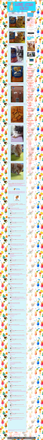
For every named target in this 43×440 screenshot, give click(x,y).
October (29, 148)
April (29, 167)
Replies (11, 229)
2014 (28, 172)
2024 (29, 138)
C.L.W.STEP (11, 235)
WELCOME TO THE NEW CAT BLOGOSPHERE (31, 92)
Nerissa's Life (29, 118)
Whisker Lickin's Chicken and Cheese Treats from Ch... (31, 153)
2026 (29, 136)
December (29, 146)
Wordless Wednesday (31, 151)
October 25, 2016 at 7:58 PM (18, 273)
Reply (10, 210)
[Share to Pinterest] (22, 203)
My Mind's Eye (12, 352)
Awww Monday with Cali (31, 76)
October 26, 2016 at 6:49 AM (18, 352)
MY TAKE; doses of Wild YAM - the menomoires (31, 82)
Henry (10, 324)
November (29, 147)
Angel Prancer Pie (12, 273)
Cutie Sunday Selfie (30, 86)
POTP (28, 127)
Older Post (24, 432)
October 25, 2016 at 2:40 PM (18, 226)
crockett (20, 204)
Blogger (26, 438)
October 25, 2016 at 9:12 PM (20, 309)
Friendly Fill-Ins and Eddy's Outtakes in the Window (30, 111)
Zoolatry (29, 91)
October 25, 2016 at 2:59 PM (17, 235)
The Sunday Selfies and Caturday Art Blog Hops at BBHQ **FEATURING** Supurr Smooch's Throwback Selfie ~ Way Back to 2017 (31, 99)
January (29, 170)
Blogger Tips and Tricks (24, 11)
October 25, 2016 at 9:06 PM (15, 324)
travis (9, 205)
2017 (28, 144)
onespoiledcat (29, 105)
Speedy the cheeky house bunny (31, 123)
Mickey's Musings (12, 253)
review (24, 204)
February (29, 169)
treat (10, 205)
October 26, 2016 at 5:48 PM (16, 400)
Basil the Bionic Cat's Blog (30, 96)
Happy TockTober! (30, 155)
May (29, 166)
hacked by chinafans (30, 130)
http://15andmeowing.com (31, 80)
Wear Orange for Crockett (17, 11)
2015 (28, 171)
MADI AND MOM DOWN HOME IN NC (30, 75)
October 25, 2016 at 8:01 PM (19, 283)
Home (17, 432)
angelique (11, 204)
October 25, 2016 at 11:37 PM (17, 343)
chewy (13, 204)
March (29, 168)
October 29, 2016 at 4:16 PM (20, 357)
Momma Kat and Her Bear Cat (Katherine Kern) (15, 264)
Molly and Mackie (30, 116)
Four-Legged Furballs (30, 110)
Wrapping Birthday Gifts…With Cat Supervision (31, 73)
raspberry (22, 204)
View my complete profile (30, 25)
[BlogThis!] (20, 203)
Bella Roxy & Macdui (12, 217)
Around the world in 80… (31, 68)
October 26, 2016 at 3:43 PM (17, 381)
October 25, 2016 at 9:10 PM (20, 239)
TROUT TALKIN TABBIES (31, 120)
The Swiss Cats (12, 226)
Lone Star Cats (10, 11)
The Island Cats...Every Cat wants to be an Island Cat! (31, 88)
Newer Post (10, 432)
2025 (29, 137)
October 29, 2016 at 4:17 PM (20, 385)
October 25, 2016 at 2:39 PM (19, 217)
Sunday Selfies (30, 154)
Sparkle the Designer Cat (31, 72)
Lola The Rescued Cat (12, 283)
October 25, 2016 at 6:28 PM (18, 253)
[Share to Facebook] (21, 203)
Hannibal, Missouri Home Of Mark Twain (31, 114)
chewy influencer (17, 204)
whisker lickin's (13, 205)
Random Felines (30, 125)
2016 (28, 145)
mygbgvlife (29, 113)
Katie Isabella (11, 381)
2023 (29, 139)
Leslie (10, 326)
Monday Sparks (30, 78)
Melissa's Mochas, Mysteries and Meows (30, 108)
